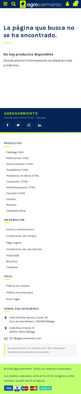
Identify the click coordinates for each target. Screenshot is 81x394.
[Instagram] (28, 125)
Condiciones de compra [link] (21, 235)
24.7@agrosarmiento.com (25, 338)
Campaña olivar (16, 210)
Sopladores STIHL (17, 169)
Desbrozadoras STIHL (19, 164)
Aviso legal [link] (13, 299)
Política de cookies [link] (18, 285)
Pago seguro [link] (13, 242)
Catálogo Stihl (15, 152)
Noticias (11, 204)
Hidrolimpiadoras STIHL (21, 187)
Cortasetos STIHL (17, 181)
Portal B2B (12, 255)
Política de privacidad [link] (19, 292)
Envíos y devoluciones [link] (20, 229)
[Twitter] (18, 125)
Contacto (12, 267)
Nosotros (12, 261)
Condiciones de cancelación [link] (24, 249)
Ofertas (11, 199)
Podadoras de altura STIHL (22, 175)
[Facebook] (7, 125)
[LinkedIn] (39, 125)
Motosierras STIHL (17, 158)
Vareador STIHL (15, 193)
